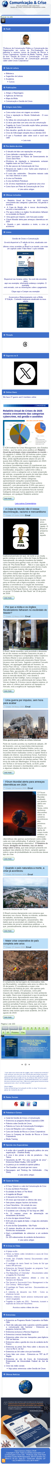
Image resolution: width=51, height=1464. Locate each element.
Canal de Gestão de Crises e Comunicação (23, 1118)
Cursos (12, 82)
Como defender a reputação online (19, 154)
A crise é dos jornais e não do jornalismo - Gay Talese (27, 1156)
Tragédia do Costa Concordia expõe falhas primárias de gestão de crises (27, 126)
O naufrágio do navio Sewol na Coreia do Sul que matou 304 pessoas (27, 1264)
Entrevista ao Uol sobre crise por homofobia (23, 1352)
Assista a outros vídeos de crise (25, 1307)
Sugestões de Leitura (14, 76)
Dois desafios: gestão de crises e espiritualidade (25, 130)
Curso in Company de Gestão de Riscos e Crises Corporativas (27, 1135)
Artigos (28, 1451)
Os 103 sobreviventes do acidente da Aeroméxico (25, 1237)
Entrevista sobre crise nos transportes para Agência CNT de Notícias (27, 1338)
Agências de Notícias (14, 96)
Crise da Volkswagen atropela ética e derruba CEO (26, 133)
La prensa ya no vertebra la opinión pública (23, 1165)
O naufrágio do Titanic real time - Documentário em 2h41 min (27, 1288)
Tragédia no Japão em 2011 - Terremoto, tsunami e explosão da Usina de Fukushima (27, 1302)
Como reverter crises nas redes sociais (21, 1208)
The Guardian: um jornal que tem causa (21, 1167)
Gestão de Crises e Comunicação (25, 239)
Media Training (12, 1139)
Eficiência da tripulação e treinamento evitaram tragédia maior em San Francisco (27, 162)
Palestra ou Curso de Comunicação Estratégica (24, 1126)
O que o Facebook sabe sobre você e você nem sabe (27, 137)
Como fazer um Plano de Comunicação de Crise (25, 186)
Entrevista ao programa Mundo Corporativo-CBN (25, 1121)
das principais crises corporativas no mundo (24, 451)
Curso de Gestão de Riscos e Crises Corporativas (25, 1132)
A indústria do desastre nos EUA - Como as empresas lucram (27, 1293)
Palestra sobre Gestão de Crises (19, 1123)
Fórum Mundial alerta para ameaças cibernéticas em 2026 (24, 783)
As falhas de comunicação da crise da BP (22, 120)
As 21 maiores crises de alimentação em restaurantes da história (27, 1214)
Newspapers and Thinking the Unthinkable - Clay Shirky (27, 1171)
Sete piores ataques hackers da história (21, 1203)
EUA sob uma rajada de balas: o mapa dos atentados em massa (27, 1222)
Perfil (34, 1451)
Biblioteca (10, 73)
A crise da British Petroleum (17, 181)
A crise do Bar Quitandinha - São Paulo (21, 1226)
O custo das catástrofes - (17, 173)
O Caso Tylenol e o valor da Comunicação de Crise (26, 1186)
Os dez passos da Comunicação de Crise (22, 166)
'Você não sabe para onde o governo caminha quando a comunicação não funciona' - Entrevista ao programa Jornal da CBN (27, 1327)
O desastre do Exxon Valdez (17, 1197)
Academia (10, 79)
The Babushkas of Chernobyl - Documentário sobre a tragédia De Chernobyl (27, 1274)
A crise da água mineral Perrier (18, 1218)
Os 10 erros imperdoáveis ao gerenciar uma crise (25, 184)
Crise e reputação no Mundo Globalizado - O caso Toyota (27, 116)
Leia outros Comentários (25, 503)
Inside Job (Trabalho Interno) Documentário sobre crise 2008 (27, 1260)
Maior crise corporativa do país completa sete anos (21, 942)
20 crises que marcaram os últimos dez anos (23, 1200)
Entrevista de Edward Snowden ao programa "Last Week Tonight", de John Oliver (27, 1269)
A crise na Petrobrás (14, 178)
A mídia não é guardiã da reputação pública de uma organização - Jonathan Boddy (27, 1151)
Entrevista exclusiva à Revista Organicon (22, 1332)
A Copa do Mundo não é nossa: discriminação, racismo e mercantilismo (24, 510)
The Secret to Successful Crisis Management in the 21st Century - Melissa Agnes (27, 1283)
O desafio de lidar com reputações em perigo (23, 152)
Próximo (15, 1032)
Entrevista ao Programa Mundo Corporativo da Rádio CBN (27, 1321)
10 (8, 1032)
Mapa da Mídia (12, 98)
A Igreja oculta (11, 1251)
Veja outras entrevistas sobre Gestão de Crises (27, 1369)
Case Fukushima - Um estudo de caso (21, 1205)
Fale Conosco (20, 1451)
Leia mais (27, 140)
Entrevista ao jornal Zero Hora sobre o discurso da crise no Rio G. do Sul (27, 1348)
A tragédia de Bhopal (14, 1194)
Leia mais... (8, 498)
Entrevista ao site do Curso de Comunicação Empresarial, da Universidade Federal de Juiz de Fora (27, 1361)
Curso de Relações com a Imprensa (20, 1129)
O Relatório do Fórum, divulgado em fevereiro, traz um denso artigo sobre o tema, (25, 845)
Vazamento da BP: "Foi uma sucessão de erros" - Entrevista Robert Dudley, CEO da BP (27, 1161)
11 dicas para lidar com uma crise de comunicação (26, 123)
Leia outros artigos (27, 189)
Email (27, 515)
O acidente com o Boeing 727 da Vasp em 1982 (25, 1211)
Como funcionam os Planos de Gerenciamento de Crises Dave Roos (27, 158)
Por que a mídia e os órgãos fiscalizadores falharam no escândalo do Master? (25, 610)
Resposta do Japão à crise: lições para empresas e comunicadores (27, 170)
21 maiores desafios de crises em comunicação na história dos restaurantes (27, 1229)
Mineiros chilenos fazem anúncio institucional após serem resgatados (27, 1298)
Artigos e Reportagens (15, 93)
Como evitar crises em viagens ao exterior (22, 112)
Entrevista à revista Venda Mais (18, 1334)
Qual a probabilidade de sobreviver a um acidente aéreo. (27, 1234)
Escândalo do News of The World (19, 1192)
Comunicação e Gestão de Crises (19, 101)
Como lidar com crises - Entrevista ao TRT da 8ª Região (27, 1355)
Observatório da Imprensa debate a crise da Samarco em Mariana (27, 1279)
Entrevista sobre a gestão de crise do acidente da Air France (27, 1343)
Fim (23, 1032)
